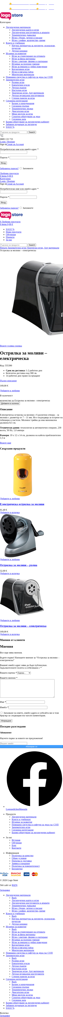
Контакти (16, 848)
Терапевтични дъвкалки (24, 35)
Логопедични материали (24, 817)
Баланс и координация (23, 103)
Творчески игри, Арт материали (28, 93)
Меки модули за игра (22, 114)
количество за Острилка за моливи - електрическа (25, 400)
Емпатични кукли (21, 85)
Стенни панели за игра (23, 98)
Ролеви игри (18, 82)
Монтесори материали (23, 74)
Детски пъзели (19, 87)
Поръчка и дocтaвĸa (22, 861)
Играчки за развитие (22, 822)
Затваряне (5, 890)
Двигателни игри (20, 111)
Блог (14, 845)
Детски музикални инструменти (28, 95)
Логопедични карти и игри (25, 30)
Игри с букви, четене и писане (27, 37)
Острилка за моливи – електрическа (23, 625)
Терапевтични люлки (22, 108)
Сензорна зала (19, 119)
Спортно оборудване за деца (26, 116)
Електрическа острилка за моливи (22, 504)
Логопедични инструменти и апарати (31, 32)
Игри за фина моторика (23, 58)
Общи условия (19, 858)
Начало (4, 248)
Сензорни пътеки (20, 106)
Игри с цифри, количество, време (28, 40)
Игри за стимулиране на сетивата (28, 56)
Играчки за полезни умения (25, 64)
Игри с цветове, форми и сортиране (30, 61)
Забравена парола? (9, 168)
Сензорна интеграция (22, 830)
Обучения (17, 842)
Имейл (4, 707)
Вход (3, 163)
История (16, 840)
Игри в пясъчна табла (22, 72)
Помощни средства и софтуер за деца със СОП (35, 824)
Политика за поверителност (26, 866)
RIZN (14, 885)
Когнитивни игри (21, 69)
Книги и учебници (21, 819)
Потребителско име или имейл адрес (19, 149)
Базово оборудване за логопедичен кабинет (33, 832)
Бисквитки (17, 868)
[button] (10, 512)
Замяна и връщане (21, 863)
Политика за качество (22, 855)
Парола (4, 157)
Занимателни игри (17, 248)
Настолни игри (19, 90)
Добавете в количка (10, 403)
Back (14, 897)
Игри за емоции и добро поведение (29, 66)
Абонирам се (31, 746)
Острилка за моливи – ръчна (18, 565)
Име (3, 702)
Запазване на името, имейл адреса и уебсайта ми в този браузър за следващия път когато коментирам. (29, 714)
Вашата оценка (8, 673)
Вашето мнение (8, 678)
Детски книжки (19, 51)
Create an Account (15, 144)
